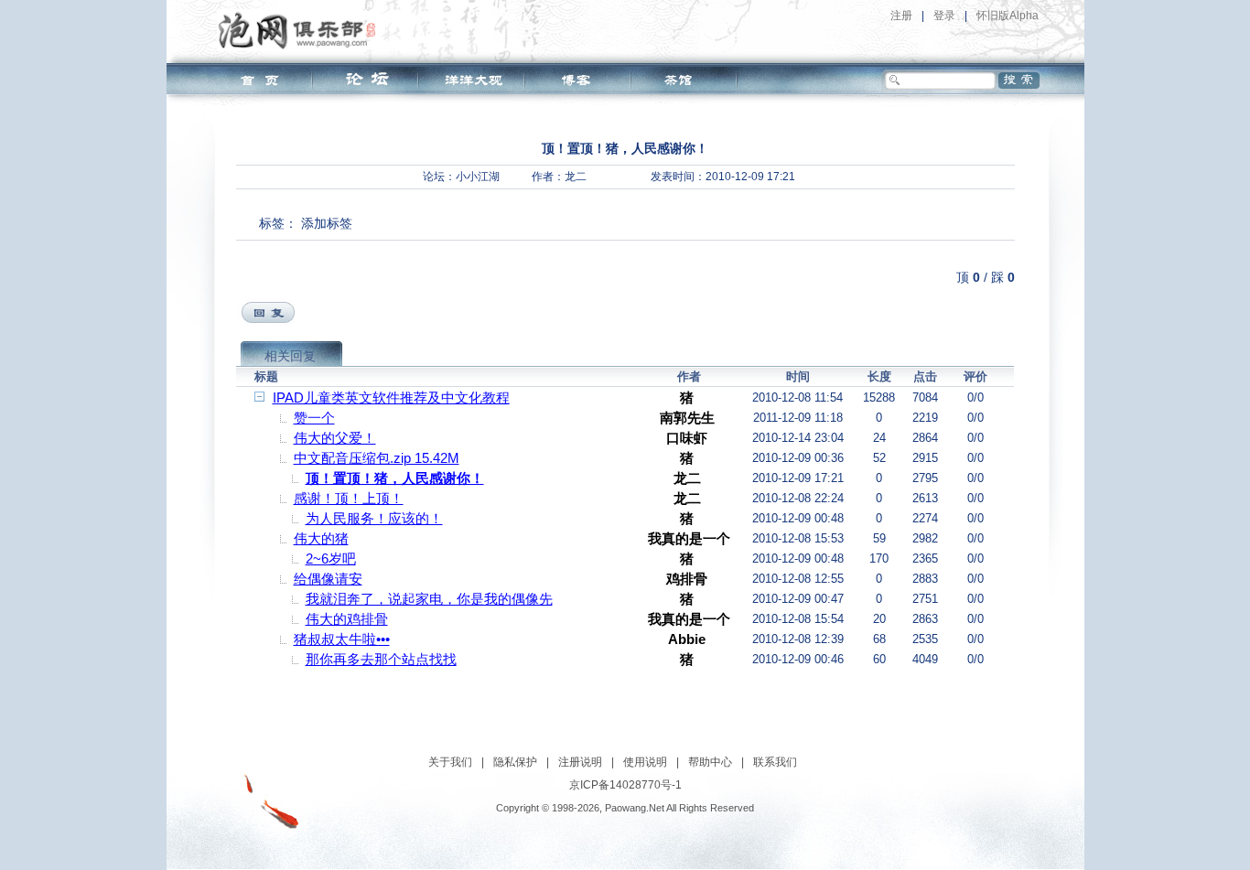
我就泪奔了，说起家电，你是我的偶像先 (429, 599)
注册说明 (580, 762)
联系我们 (775, 762)
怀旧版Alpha (1007, 15)
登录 (944, 15)
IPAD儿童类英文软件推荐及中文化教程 (391, 397)
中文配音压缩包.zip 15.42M (376, 458)
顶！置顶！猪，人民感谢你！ (395, 478)
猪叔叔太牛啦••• (342, 639)
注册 (901, 15)
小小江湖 (478, 176)
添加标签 (326, 223)
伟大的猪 (321, 538)
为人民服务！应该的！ (374, 518)
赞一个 (314, 417)
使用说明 (645, 762)
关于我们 (450, 762)
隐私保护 (515, 762)
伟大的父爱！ (335, 438)
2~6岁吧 (331, 558)
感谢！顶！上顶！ (349, 498)
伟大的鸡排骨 (347, 619)
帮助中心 (710, 762)
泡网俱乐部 (301, 30)
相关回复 (290, 356)
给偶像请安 (328, 578)
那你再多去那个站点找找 (381, 659)
